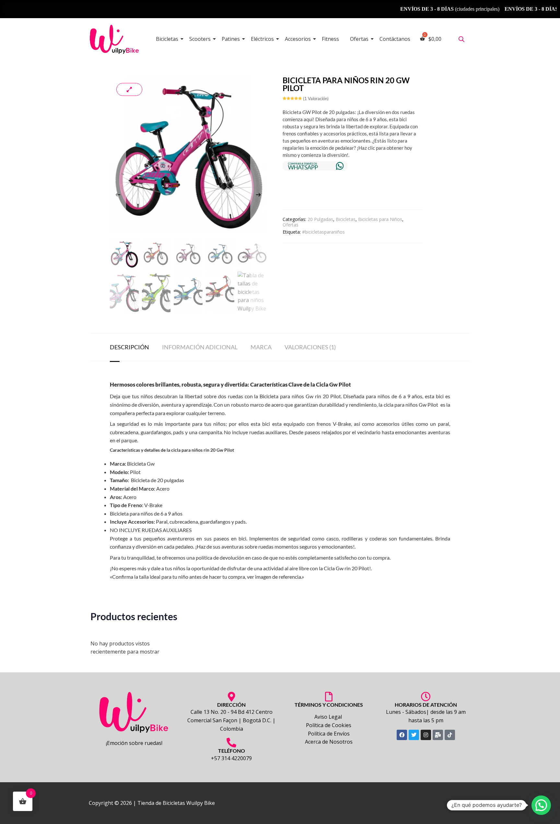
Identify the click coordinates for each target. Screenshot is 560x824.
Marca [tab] (261, 347)
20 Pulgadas (320, 219)
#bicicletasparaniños (323, 232)
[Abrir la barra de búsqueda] (461, 39)
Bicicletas (167, 38)
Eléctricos (262, 38)
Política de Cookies (328, 725)
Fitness (330, 38)
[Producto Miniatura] (129, 89)
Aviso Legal (328, 716)
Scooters (200, 38)
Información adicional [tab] (200, 347)
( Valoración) (316, 98)
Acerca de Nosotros (329, 741)
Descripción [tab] (129, 347)
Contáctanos (394, 38)
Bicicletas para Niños (380, 219)
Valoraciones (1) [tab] (310, 347)
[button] (541, 805)
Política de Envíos (329, 733)
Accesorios (298, 38)
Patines (231, 38)
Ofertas (359, 38)
